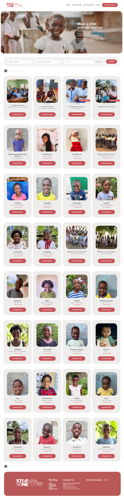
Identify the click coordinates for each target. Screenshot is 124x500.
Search (111, 61)
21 (19, 71)
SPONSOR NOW (110, 5)
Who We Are (76, 5)
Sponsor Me (17, 163)
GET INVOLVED (88, 5)
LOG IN (97, 5)
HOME (68, 5)
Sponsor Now (17, 114)
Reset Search (98, 61)
